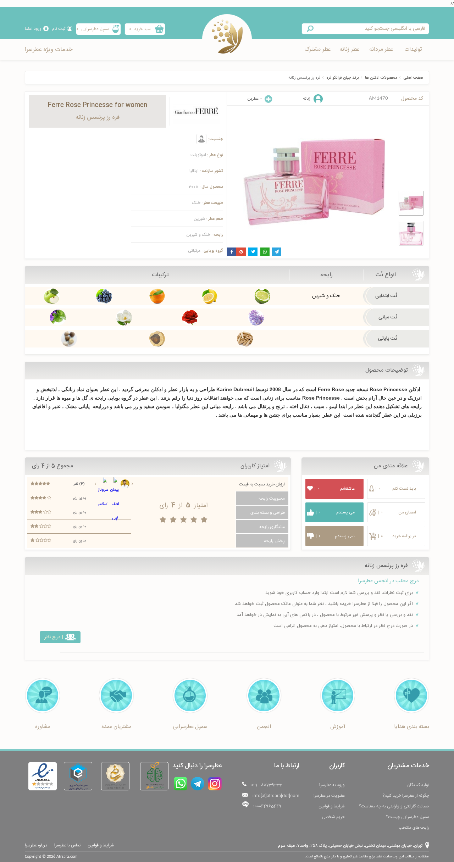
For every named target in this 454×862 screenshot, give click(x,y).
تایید (227, 463)
